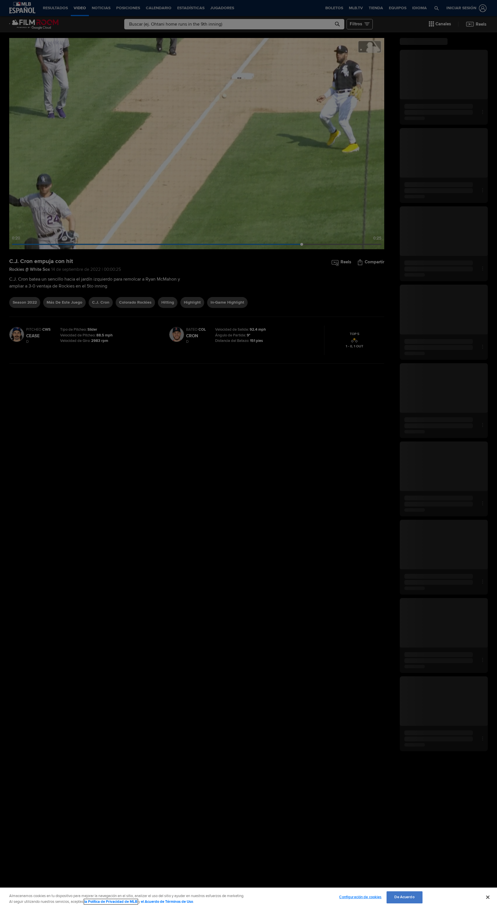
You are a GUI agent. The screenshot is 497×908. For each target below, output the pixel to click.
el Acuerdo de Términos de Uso (167, 901)
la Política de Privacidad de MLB (110, 901)
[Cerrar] (487, 897)
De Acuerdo (404, 897)
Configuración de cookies (360, 897)
